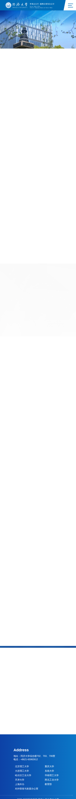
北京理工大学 (22, 766)
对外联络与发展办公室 (26, 788)
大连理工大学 (22, 771)
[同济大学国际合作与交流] (31, 5)
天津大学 (19, 779)
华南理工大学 (52, 775)
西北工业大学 (52, 779)
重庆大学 (49, 766)
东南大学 (49, 771)
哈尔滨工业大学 (23, 775)
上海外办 (19, 784)
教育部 (48, 784)
